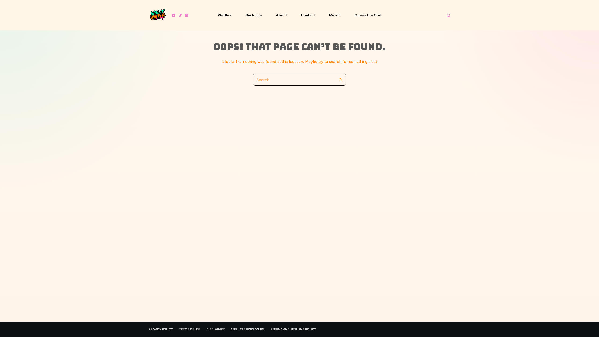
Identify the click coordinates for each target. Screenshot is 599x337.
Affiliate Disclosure (247, 329)
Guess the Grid (367, 15)
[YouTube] (173, 15)
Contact (308, 15)
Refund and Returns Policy (293, 329)
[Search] (448, 15)
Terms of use (190, 329)
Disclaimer (215, 329)
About (281, 15)
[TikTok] (180, 15)
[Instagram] (186, 15)
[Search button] (340, 80)
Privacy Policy (161, 329)
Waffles (225, 15)
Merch (334, 15)
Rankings (254, 15)
